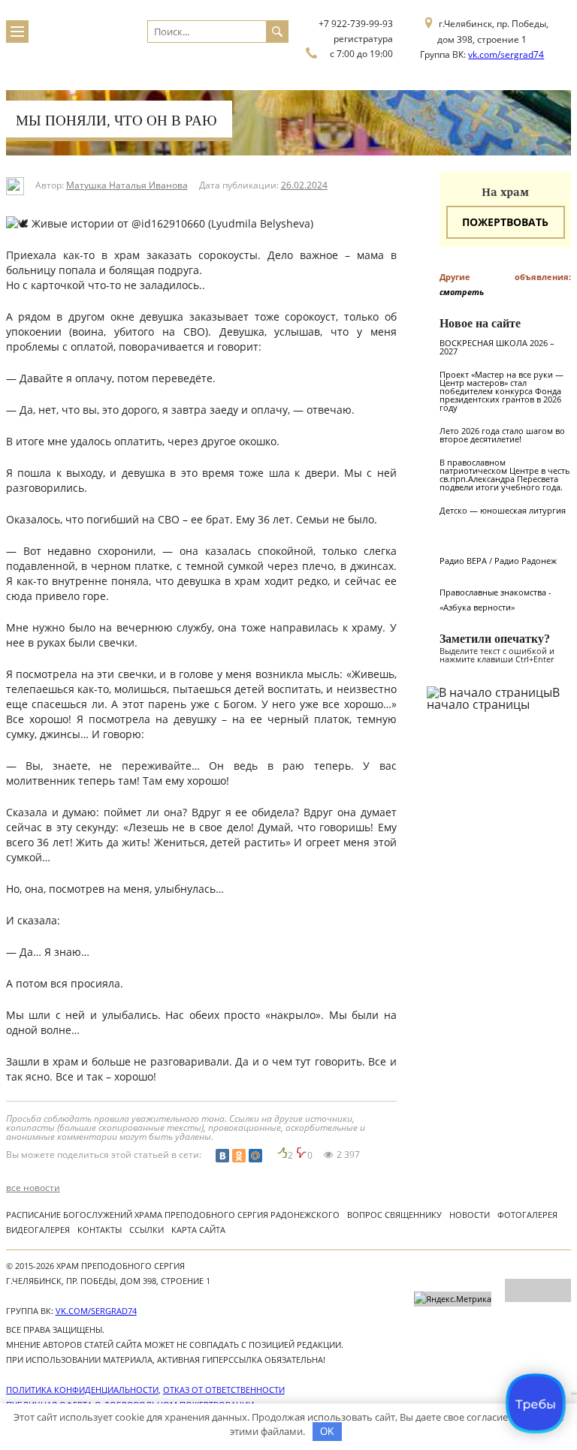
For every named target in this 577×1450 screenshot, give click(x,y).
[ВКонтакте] (222, 1155)
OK (327, 1431)
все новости (33, 1187)
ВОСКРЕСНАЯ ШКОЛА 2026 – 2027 (497, 347)
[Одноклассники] (239, 1155)
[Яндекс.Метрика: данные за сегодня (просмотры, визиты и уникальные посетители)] (452, 1299)
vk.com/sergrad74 (506, 54)
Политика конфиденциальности (82, 1389)
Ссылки (146, 1229)
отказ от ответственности (224, 1389)
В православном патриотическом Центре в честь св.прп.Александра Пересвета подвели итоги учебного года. (505, 475)
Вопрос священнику (394, 1214)
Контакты (99, 1229)
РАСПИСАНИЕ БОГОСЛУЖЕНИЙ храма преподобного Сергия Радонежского (173, 1214)
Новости (469, 1214)
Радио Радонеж (525, 560)
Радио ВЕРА (463, 560)
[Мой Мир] (255, 1155)
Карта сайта (198, 1229)
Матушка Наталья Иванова (127, 185)
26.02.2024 (304, 185)
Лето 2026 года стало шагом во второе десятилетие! (502, 435)
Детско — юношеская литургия (503, 510)
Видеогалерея (38, 1229)
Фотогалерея (527, 1214)
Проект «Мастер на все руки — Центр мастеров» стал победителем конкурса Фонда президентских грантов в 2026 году (501, 391)
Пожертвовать (505, 222)
